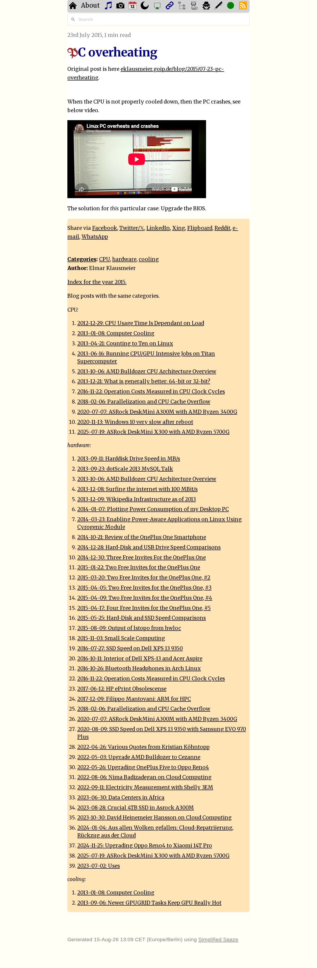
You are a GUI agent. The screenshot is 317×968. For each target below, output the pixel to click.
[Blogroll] (170, 6)
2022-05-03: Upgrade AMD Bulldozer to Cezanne (138, 757)
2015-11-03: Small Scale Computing (121, 638)
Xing (178, 228)
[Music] (109, 6)
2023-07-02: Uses (98, 866)
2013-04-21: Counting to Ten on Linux (125, 343)
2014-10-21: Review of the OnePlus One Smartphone (141, 537)
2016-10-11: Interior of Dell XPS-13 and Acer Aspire (139, 658)
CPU (104, 259)
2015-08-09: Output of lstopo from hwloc (129, 628)
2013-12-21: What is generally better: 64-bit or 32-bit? (143, 381)
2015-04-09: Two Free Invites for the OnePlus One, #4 (144, 598)
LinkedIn (158, 228)
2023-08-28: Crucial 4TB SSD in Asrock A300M (135, 808)
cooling (149, 259)
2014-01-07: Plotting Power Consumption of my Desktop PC (153, 509)
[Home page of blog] (73, 6)
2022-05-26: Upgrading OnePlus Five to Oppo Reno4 (143, 767)
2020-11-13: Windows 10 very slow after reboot (135, 422)
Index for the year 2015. (97, 282)
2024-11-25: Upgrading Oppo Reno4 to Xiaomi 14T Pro (144, 845)
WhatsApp (94, 237)
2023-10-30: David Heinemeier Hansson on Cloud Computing (154, 817)
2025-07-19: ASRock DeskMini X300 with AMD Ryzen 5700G (153, 432)
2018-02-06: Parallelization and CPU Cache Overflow (143, 402)
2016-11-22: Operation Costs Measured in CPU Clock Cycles (151, 391)
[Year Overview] (133, 6)
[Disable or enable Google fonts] (219, 6)
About (90, 5)
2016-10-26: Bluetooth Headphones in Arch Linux (139, 668)
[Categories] (195, 6)
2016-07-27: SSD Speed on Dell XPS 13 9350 (130, 648)
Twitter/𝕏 (131, 228)
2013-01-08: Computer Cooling (115, 333)
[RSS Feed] (244, 6)
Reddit (222, 228)
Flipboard (199, 228)
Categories (81, 259)
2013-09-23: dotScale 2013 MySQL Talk (125, 469)
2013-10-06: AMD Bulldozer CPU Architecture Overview (146, 371)
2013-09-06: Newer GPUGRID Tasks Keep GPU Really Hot (149, 903)
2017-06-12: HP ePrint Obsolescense (121, 689)
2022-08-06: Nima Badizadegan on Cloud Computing (144, 777)
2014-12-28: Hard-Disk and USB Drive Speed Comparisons (149, 547)
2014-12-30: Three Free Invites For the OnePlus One (141, 557)
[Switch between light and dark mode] (145, 6)
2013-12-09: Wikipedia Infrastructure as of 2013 (136, 499)
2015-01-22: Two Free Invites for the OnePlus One (138, 567)
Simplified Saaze (218, 939)
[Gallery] (121, 6)
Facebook (104, 228)
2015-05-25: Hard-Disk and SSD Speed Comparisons (141, 618)
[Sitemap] (182, 6)
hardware (124, 259)
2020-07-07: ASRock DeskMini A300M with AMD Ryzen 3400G (157, 412)
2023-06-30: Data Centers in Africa (120, 797)
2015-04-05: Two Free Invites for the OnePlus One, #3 (144, 588)
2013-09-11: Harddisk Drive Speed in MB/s (128, 459)
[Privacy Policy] (207, 6)
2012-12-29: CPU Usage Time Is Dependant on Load (140, 323)
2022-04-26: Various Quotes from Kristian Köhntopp (143, 747)
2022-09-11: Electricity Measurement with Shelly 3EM (145, 787)
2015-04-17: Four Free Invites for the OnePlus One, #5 (144, 608)
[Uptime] (231, 6)
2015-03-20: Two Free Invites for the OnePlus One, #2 (143, 577)
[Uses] (158, 6)
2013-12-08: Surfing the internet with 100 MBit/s (137, 489)
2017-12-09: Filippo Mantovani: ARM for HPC (134, 699)
